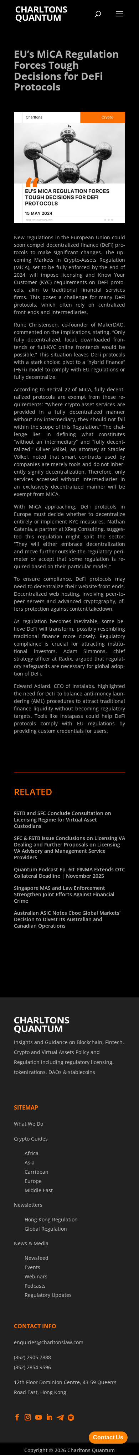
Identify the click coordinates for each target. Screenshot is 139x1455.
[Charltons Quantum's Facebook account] (17, 1417)
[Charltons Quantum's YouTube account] (38, 1417)
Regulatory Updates (48, 1295)
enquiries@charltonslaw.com (48, 1342)
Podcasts (35, 1285)
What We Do (28, 1123)
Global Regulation (46, 1228)
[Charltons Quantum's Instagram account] (28, 1417)
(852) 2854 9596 (32, 1367)
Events (32, 1267)
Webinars (36, 1276)
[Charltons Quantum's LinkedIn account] (49, 1417)
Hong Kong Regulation (51, 1219)
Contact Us (108, 1437)
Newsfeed (36, 1258)
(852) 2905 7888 (32, 1357)
